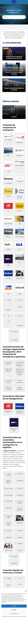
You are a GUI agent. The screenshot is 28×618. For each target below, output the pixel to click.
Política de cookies (5, 616)
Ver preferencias (14, 613)
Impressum (23, 616)
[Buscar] (23, 16)
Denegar (14, 610)
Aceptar (14, 606)
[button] (26, 591)
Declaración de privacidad (15, 616)
